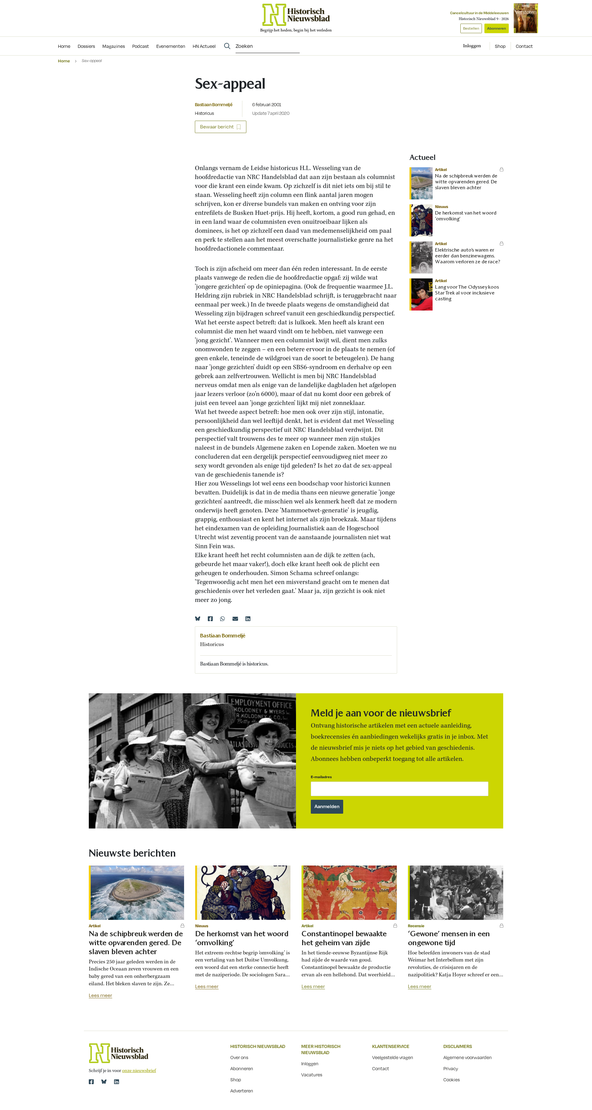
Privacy (450, 1068)
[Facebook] (210, 618)
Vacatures (311, 1074)
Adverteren (241, 1090)
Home (64, 60)
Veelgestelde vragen (392, 1057)
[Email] (235, 618)
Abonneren (496, 28)
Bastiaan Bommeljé (213, 104)
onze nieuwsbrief (139, 1070)
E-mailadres (321, 776)
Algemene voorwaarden (467, 1057)
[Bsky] (104, 1081)
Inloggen (310, 1063)
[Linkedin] (247, 618)
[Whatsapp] (222, 618)
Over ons (239, 1057)
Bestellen (471, 28)
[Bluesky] (197, 618)
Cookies (451, 1079)
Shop (500, 46)
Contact (524, 46)
